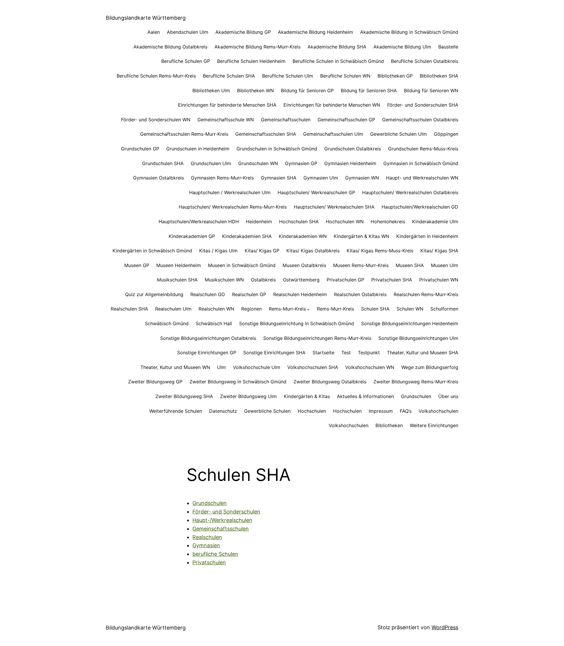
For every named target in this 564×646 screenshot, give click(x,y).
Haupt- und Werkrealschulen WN (422, 178)
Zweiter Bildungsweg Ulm (248, 396)
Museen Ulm (444, 265)
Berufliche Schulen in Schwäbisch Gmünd (338, 61)
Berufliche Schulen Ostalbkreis (424, 61)
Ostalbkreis (263, 280)
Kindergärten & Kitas (307, 396)
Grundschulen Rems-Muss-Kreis (423, 149)
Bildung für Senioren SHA (369, 90)
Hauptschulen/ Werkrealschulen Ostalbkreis (410, 192)
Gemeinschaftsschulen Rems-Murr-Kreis (184, 134)
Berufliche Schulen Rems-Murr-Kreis (156, 76)
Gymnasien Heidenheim (350, 163)
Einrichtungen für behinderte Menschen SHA (227, 105)
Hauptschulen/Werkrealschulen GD (420, 207)
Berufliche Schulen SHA (229, 76)
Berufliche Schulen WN (345, 76)
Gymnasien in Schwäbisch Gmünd (420, 163)
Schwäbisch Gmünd (167, 323)
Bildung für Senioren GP (307, 90)
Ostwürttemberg (301, 280)
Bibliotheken (389, 425)
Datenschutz (223, 411)
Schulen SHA (375, 309)
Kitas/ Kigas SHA (439, 251)
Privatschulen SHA (391, 280)
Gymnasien (206, 545)
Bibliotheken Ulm (211, 90)
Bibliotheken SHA (439, 76)
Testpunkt (369, 352)
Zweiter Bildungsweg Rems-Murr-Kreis (415, 382)
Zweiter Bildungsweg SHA (184, 396)
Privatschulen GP (345, 280)
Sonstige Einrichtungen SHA (274, 352)
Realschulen (207, 537)
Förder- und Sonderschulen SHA (422, 105)
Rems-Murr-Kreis (287, 309)
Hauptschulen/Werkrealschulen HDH (199, 221)
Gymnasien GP (301, 163)
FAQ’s (406, 411)
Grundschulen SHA (163, 163)
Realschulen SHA (129, 309)
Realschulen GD (207, 294)
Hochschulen (312, 411)
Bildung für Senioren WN (431, 90)
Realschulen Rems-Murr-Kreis (426, 294)
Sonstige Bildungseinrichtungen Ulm (418, 338)
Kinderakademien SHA (247, 236)
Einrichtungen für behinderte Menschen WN (331, 105)
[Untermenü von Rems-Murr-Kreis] (308, 309)
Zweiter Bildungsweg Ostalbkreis (329, 382)
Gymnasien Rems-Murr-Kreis (222, 178)
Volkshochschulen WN (369, 367)
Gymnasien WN (362, 178)
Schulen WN (410, 309)
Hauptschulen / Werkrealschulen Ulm (230, 192)
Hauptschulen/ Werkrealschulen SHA (334, 207)
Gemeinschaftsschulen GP (346, 120)
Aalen (153, 32)
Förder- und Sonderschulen (226, 512)
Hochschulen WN (345, 221)
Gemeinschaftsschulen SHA (265, 134)
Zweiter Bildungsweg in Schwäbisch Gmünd (237, 382)
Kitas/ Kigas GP (262, 251)
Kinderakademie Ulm (435, 221)
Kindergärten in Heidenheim (427, 236)
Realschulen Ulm (173, 309)
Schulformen (444, 309)
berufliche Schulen (215, 554)
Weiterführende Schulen (175, 411)
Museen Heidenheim (178, 265)
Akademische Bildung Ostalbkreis (170, 47)
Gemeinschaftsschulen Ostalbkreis (420, 120)
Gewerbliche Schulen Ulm (398, 134)
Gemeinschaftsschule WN (225, 120)
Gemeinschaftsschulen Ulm (333, 134)
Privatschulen (209, 562)
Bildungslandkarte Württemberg (146, 18)
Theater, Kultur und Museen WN (175, 367)
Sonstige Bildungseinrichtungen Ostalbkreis (208, 338)
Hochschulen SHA (299, 221)
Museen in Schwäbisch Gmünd (242, 265)
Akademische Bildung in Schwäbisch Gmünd (409, 32)
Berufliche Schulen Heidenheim (251, 61)
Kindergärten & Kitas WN (361, 236)
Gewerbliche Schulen (267, 411)
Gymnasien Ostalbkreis (158, 178)
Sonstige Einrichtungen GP (206, 352)
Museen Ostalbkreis (304, 265)
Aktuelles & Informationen (365, 396)
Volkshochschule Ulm (256, 367)
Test (346, 352)
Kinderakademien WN (303, 236)
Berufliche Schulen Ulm (287, 76)
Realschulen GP (249, 294)
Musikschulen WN (224, 280)
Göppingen (446, 134)
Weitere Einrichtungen (434, 425)
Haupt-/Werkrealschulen (222, 520)
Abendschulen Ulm (187, 32)
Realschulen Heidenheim (300, 294)
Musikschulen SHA (177, 280)
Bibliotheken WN (255, 90)
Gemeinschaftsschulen (285, 120)
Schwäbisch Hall (214, 323)
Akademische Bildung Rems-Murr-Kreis (257, 47)
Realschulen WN (216, 309)
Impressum (381, 411)
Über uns (448, 396)
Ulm (221, 367)
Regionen (251, 309)
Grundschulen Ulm (211, 163)
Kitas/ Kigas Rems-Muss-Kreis (380, 251)
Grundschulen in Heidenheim (197, 149)
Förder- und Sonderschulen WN (155, 120)
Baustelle (448, 47)
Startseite (323, 352)
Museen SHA (410, 265)
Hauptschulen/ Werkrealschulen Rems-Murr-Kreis (233, 207)
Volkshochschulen (438, 411)
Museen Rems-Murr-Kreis (361, 265)
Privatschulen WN (438, 280)
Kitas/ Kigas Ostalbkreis (313, 251)
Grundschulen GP (140, 149)
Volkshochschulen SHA (312, 367)
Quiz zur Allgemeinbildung (154, 294)
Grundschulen (416, 396)
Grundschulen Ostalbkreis (352, 149)
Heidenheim (259, 221)
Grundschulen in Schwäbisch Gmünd (276, 149)
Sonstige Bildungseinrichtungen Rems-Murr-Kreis (317, 338)
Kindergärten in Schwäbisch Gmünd (152, 251)
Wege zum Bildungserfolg (429, 367)
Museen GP (136, 265)
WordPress (445, 627)
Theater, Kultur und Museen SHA (422, 352)
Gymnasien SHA (278, 178)
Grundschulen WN (258, 163)
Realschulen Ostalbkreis (360, 294)
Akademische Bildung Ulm (402, 47)
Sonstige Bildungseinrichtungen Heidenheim (409, 323)
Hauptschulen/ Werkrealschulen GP (316, 192)
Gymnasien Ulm (320, 178)
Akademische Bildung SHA (337, 47)
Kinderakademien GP (192, 236)
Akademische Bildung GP (243, 32)
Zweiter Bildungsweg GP (155, 382)
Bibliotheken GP (395, 76)
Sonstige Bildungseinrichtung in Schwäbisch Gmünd (296, 323)
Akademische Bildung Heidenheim (315, 32)
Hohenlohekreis (388, 221)
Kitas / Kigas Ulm (218, 251)
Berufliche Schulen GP (185, 61)
